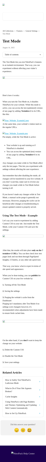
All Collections (8, 31)
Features (19, 31)
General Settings (31, 31)
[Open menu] (41, 4)
